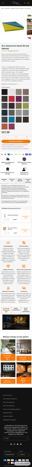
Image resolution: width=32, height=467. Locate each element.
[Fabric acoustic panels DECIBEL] (8, 346)
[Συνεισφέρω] (27, 438)
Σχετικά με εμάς (7, 395)
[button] (3, 3)
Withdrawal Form (7, 412)
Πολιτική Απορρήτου (8, 402)
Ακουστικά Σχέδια (8, 416)
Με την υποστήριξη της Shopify (21, 465)
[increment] (27, 136)
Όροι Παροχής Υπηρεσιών (10, 398)
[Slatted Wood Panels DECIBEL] (24, 346)
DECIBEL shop (11, 465)
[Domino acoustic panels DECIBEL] (24, 369)
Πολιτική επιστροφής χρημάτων (12, 409)
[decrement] (5, 136)
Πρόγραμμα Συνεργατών (9, 419)
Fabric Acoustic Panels (17, 8)
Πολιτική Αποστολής (8, 405)
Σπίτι (2, 8)
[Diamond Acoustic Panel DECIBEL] (8, 369)
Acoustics (7, 8)
